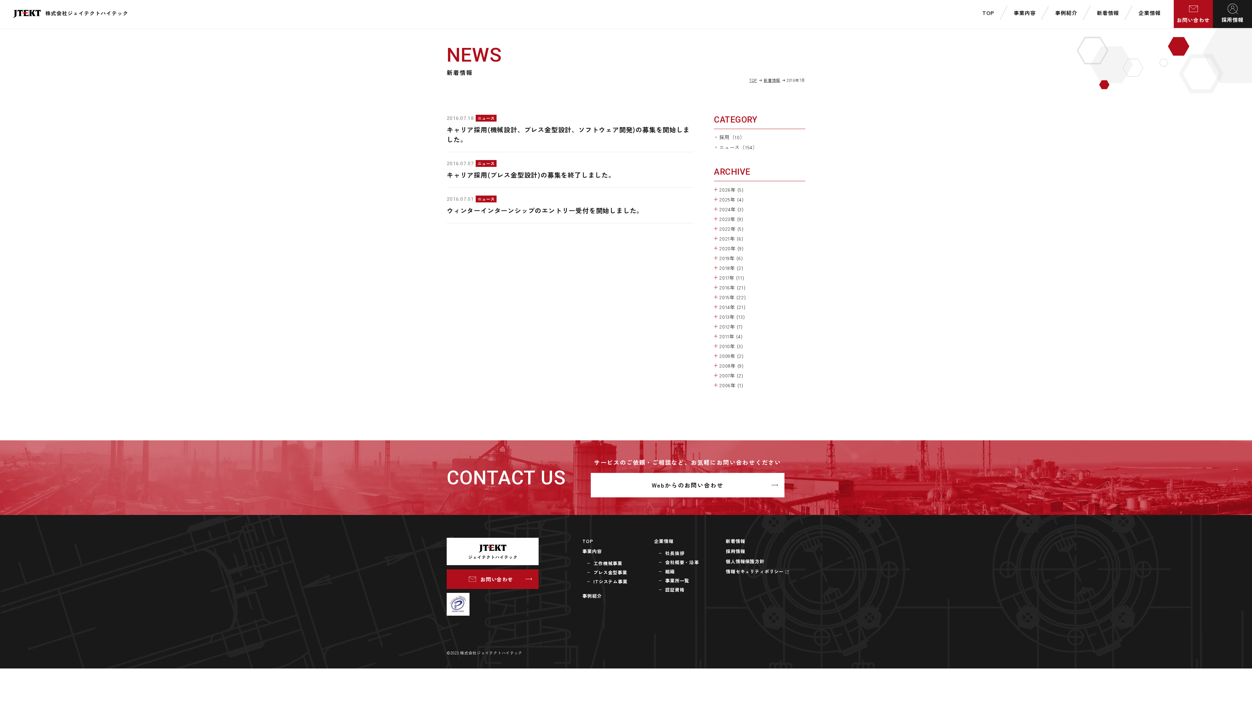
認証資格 (674, 589)
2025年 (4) (731, 199)
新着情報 (772, 80)
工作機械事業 (607, 563)
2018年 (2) (731, 267)
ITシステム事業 (610, 581)
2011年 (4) (731, 336)
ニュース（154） (738, 147)
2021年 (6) (731, 238)
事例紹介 (592, 596)
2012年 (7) (731, 326)
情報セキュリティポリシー (755, 571)
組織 (670, 571)
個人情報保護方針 (745, 561)
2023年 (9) (731, 218)
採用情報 (1232, 19)
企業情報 (663, 541)
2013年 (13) (732, 316)
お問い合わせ (1193, 20)
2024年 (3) (731, 209)
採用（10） (732, 137)
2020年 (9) (731, 248)
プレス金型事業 (610, 572)
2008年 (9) (731, 365)
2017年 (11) (731, 277)
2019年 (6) (731, 258)
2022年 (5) (731, 228)
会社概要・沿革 (682, 562)
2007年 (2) (731, 375)
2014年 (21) (732, 306)
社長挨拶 (674, 553)
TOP (753, 80)
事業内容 (592, 551)
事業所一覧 (677, 580)
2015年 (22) (732, 297)
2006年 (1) (731, 385)
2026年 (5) (731, 189)
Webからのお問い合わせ (687, 485)
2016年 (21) (732, 287)
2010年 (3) (731, 346)
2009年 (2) (731, 355)
